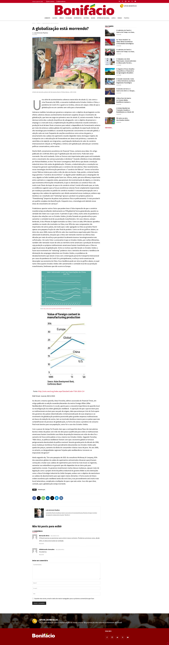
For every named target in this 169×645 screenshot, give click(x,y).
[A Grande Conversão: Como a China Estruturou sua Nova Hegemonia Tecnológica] (110, 81)
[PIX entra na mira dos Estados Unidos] (110, 120)
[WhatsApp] (43, 498)
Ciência (61, 18)
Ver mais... (109, 128)
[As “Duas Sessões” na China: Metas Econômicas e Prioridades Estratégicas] (110, 42)
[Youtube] (135, 1)
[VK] (61, 498)
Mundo (120, 18)
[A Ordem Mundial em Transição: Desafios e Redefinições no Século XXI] (110, 110)
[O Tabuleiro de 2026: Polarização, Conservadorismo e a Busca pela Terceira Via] (110, 61)
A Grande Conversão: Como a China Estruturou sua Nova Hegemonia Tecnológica (125, 81)
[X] (132, 1)
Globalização (41, 489)
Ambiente (47, 18)
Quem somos (50, 1)
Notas (38, 23)
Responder (41, 543)
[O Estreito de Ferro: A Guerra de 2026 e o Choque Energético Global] (110, 91)
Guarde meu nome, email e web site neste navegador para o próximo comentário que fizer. (64, 598)
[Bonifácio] (84, 9)
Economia (69, 18)
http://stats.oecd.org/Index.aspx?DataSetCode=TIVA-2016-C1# (57, 308)
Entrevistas (78, 18)
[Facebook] (122, 1)
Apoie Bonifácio (130, 6)
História (86, 18)
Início (33, 23)
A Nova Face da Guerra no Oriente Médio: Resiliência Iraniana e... (123, 100)
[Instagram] (125, 1)
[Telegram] (57, 498)
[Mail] (128, 1)
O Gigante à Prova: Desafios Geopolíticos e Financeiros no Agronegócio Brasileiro (125, 71)
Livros (113, 18)
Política (126, 18)
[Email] (52, 498)
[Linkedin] (48, 498)
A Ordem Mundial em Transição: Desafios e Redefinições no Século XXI (125, 110)
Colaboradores (60, 1)
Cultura (54, 18)
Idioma (93, 18)
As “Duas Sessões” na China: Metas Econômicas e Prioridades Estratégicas (125, 41)
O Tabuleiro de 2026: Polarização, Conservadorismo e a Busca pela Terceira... (126, 61)
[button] (119, 1)
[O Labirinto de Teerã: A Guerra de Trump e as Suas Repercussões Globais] (110, 32)
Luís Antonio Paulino (41, 33)
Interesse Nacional (103, 18)
